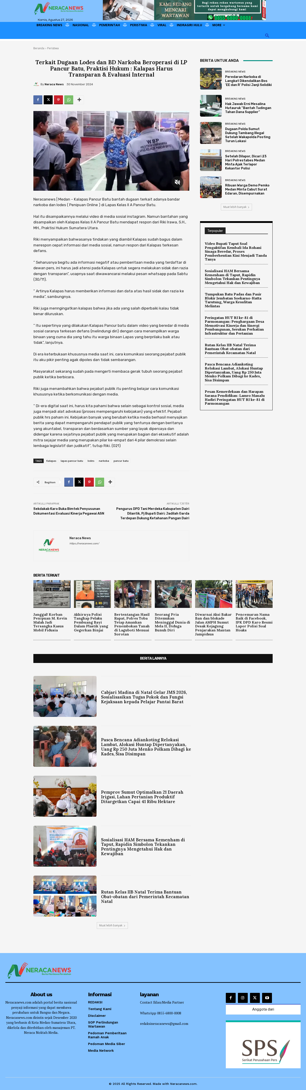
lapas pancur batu (72, 460)
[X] (48, 99)
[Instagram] (243, 998)
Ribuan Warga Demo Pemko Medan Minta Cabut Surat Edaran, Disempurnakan (247, 189)
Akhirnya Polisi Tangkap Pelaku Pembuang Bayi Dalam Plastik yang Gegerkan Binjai (91, 622)
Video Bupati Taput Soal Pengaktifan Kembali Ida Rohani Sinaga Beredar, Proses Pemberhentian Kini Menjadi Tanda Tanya (236, 251)
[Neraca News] (37, 84)
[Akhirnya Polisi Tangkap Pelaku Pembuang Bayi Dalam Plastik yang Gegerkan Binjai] (92, 594)
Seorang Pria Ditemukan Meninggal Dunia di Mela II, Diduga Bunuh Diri (172, 622)
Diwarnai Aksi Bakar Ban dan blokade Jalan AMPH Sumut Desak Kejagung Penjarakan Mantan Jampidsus (213, 624)
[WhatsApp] (68, 99)
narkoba (104, 460)
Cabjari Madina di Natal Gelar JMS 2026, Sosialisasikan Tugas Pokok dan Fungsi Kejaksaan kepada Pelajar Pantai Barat (144, 697)
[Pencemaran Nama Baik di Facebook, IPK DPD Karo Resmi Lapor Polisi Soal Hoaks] (254, 594)
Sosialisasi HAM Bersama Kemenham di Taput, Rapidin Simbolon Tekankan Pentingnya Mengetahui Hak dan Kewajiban (232, 276)
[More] (79, 99)
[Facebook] (37, 99)
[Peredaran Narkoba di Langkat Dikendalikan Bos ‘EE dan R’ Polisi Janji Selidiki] (211, 79)
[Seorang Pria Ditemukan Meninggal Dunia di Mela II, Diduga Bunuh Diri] (173, 594)
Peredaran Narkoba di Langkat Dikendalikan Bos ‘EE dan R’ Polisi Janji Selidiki (248, 81)
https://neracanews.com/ (84, 543)
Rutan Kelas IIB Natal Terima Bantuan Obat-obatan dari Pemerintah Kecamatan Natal (230, 348)
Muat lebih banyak (234, 207)
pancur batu (121, 460)
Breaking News (235, 72)
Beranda (38, 48)
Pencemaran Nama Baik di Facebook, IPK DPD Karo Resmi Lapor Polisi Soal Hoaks (254, 622)
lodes (91, 460)
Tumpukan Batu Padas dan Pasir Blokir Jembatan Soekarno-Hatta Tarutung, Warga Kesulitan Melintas (233, 300)
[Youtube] (267, 998)
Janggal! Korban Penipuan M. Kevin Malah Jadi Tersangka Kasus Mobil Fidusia (50, 622)
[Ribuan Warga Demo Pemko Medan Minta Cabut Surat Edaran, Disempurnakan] (211, 187)
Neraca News (54, 84)
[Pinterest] (58, 99)
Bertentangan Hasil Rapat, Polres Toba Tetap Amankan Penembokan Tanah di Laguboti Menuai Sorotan (132, 624)
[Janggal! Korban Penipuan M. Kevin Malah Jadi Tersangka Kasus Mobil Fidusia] (52, 594)
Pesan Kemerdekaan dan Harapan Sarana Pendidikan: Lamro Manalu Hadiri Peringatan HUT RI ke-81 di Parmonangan (235, 397)
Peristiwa (53, 48)
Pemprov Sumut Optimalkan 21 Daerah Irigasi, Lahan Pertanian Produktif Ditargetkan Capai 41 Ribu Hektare (142, 796)
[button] (267, 35)
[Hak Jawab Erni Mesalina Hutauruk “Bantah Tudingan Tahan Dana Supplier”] (211, 106)
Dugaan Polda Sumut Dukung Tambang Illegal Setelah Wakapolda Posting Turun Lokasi (247, 135)
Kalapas (51, 460)
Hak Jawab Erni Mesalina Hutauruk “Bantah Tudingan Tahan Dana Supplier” (248, 108)
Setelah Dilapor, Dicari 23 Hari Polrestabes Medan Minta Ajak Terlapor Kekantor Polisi (246, 162)
